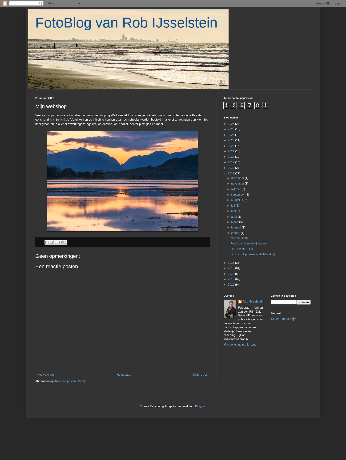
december (238, 178)
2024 (231, 135)
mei (234, 211)
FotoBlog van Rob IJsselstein (126, 23)
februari (236, 227)
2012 (231, 284)
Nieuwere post (45, 374)
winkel (64, 119)
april (234, 216)
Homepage (124, 374)
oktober (236, 189)
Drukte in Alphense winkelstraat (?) (253, 254)
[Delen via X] (55, 242)
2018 (231, 167)
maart (235, 222)
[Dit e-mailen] (46, 242)
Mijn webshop (240, 238)
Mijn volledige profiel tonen (241, 344)
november (238, 183)
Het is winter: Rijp (242, 249)
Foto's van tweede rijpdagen (249, 243)
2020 (231, 156)
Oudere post (200, 374)
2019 (231, 162)
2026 (231, 124)
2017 (231, 173)
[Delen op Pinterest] (64, 242)
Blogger (200, 406)
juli (233, 205)
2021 (231, 151)
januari (236, 233)
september (238, 194)
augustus (237, 200)
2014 (231, 273)
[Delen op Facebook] (60, 242)
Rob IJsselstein (253, 301)
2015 (231, 268)
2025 (231, 129)
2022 (231, 146)
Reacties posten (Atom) (70, 381)
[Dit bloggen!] (51, 242)
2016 (231, 262)
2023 (231, 140)
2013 (231, 279)
